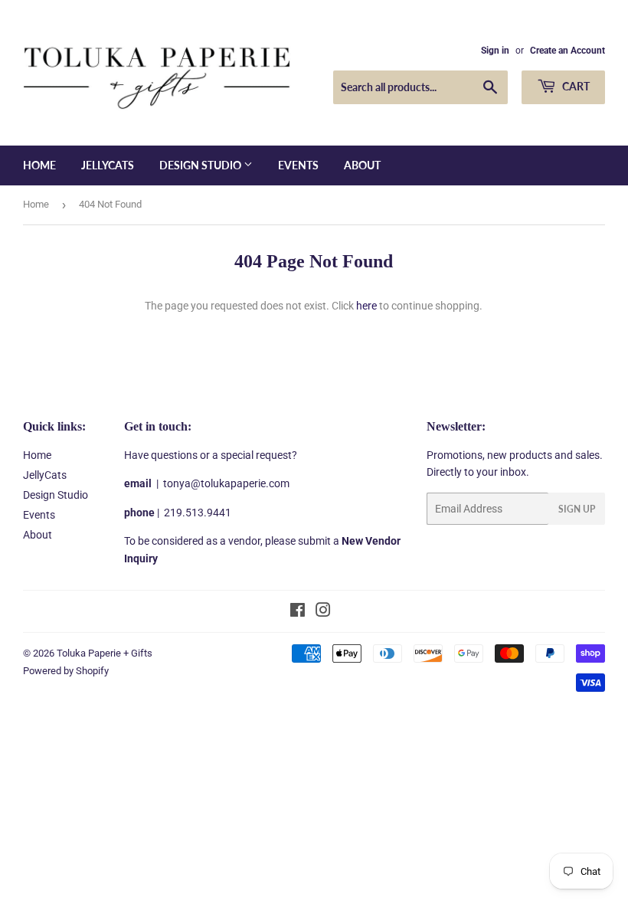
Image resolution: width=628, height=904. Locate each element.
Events (298, 165)
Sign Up (576, 509)
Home (39, 165)
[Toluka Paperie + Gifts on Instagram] (323, 612)
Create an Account (567, 50)
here (366, 306)
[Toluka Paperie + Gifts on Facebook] (297, 612)
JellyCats (107, 165)
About (362, 165)
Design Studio (201, 165)
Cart (575, 86)
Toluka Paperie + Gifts (104, 653)
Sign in (495, 50)
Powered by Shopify (66, 670)
